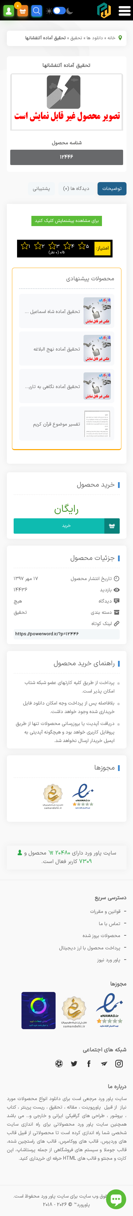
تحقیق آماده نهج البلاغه (56, 349)
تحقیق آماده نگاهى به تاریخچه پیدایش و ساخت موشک (49, 386)
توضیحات (112, 188)
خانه (111, 38)
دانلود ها (95, 38)
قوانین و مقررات (105, 911)
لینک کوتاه (101, 623)
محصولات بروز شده (101, 935)
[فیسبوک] (89, 1063)
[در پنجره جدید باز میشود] (109, 1028)
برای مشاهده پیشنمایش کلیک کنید (67, 221)
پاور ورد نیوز (108, 960)
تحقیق (76, 38)
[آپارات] (59, 1063)
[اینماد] (83, 796)
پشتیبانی (41, 188)
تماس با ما (109, 924)
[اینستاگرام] (119, 1063)
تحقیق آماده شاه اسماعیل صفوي (49, 311)
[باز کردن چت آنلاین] (116, 1199)
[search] (36, 10)
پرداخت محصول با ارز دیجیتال (89, 948)
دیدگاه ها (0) (76, 188)
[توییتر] (74, 1063)
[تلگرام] (104, 1063)
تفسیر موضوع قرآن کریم (56, 424)
